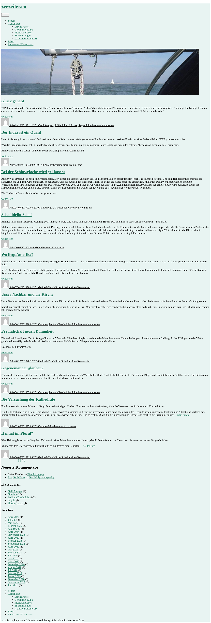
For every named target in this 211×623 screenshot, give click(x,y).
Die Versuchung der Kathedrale (28, 399)
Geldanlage (14, 23)
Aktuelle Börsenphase (26, 38)
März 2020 (13, 561)
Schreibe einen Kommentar (100, 125)
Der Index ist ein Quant (21, 132)
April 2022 (13, 546)
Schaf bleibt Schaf (16, 214)
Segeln (11, 20)
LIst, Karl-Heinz (16, 477)
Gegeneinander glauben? (22, 368)
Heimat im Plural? (17, 433)
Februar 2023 (15, 540)
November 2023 (16, 534)
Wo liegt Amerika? (17, 254)
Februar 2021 (15, 552)
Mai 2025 (13, 522)
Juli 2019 (12, 570)
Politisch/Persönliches (66, 125)
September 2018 (16, 582)
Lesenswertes (22, 26)
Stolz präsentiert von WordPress (67, 620)
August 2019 (14, 567)
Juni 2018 (13, 585)
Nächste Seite (33, 460)
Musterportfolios (23, 32)
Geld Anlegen (46, 125)
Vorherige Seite (9, 460)
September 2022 (16, 543)
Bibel (11, 41)
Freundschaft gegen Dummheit (27, 331)
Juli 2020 (12, 555)
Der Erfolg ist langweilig (42, 477)
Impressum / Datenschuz (20, 44)
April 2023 (13, 537)
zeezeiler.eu (14, 6)
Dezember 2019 (16, 564)
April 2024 (13, 531)
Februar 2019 (15, 573)
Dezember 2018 (16, 579)
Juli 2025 (12, 520)
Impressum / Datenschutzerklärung (32, 620)
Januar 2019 (14, 576)
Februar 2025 (15, 525)
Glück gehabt (12, 101)
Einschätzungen (23, 35)
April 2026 (13, 517)
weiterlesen (7, 116)
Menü (5, 15)
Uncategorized (15, 503)
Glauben (59, 207)
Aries (12, 125)
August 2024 (14, 528)
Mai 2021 (13, 549)
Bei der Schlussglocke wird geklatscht (33, 172)
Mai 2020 (13, 558)
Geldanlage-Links (24, 29)
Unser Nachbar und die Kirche (27, 294)
